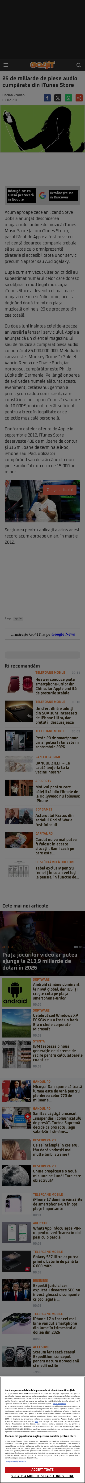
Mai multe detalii (59, 1404)
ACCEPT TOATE (42, 1469)
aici (36, 1422)
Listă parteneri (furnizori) (15, 1461)
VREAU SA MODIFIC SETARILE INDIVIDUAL (42, 1476)
